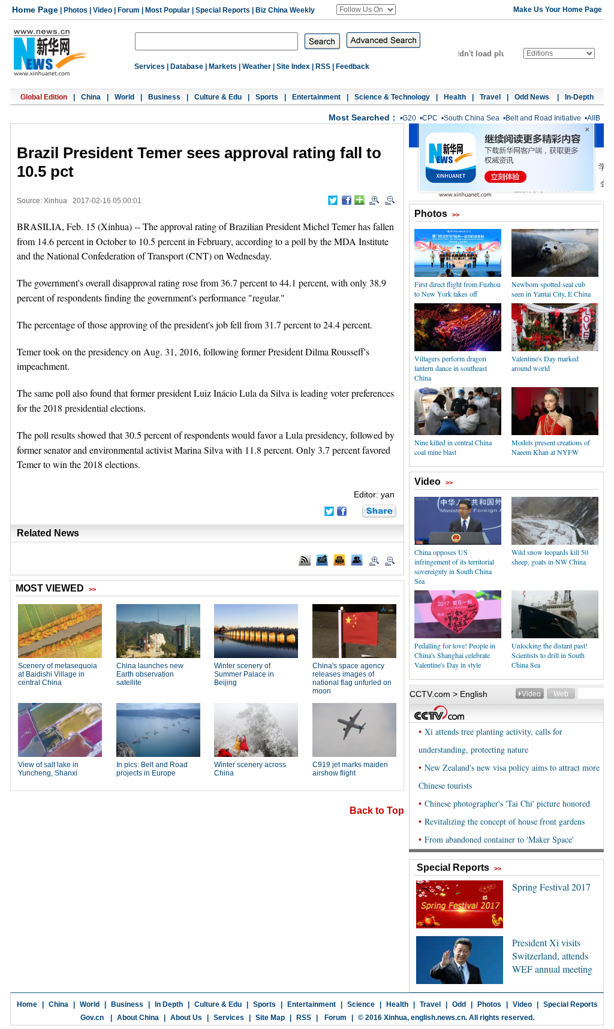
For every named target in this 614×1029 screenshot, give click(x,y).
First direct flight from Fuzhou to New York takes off (457, 288)
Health (455, 97)
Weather (256, 66)
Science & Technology (392, 97)
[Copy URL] (357, 560)
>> (455, 214)
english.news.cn (438, 1017)
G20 (409, 118)
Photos (76, 10)
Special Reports (222, 10)
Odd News (532, 97)
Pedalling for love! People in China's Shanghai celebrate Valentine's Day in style (454, 655)
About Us (186, 1017)
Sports (266, 97)
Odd (459, 1004)
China (91, 97)
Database (186, 66)
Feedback (352, 66)
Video (102, 10)
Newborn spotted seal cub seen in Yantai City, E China (551, 288)
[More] (359, 200)
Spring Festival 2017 (551, 886)
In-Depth (579, 97)
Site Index (293, 66)
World (124, 97)
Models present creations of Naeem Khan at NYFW (550, 447)
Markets (223, 66)
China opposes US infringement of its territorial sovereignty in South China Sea (454, 566)
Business (164, 97)
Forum (129, 10)
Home (27, 1004)
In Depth (169, 1004)
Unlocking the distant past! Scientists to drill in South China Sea (549, 655)
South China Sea (471, 118)
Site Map (270, 1017)
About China (138, 1017)
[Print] (339, 560)
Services (149, 66)
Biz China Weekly (285, 10)
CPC (430, 118)
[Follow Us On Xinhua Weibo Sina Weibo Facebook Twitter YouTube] (366, 9)
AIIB (593, 118)
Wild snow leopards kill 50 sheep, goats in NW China (549, 556)
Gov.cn (92, 1017)
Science (361, 1004)
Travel (490, 97)
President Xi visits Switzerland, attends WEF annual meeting (552, 955)
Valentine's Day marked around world (545, 363)
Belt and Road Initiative (543, 118)
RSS (322, 66)
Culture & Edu (218, 97)
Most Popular (167, 10)
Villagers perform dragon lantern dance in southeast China (450, 368)
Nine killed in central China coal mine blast (453, 447)
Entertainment (316, 97)
